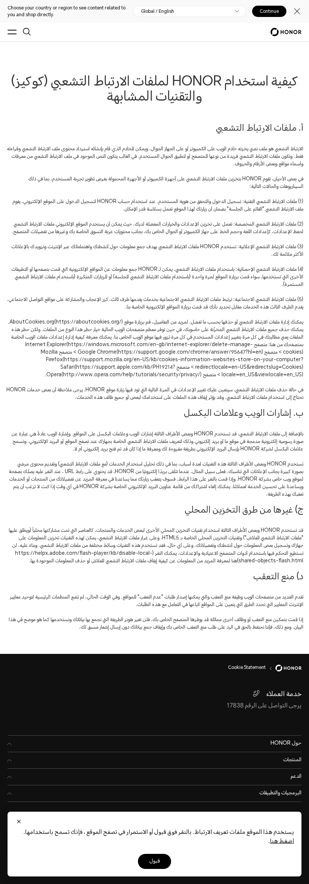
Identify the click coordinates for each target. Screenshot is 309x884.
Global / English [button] (157, 11)
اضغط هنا (282, 842)
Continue (269, 11)
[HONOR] (283, 668)
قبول (154, 861)
